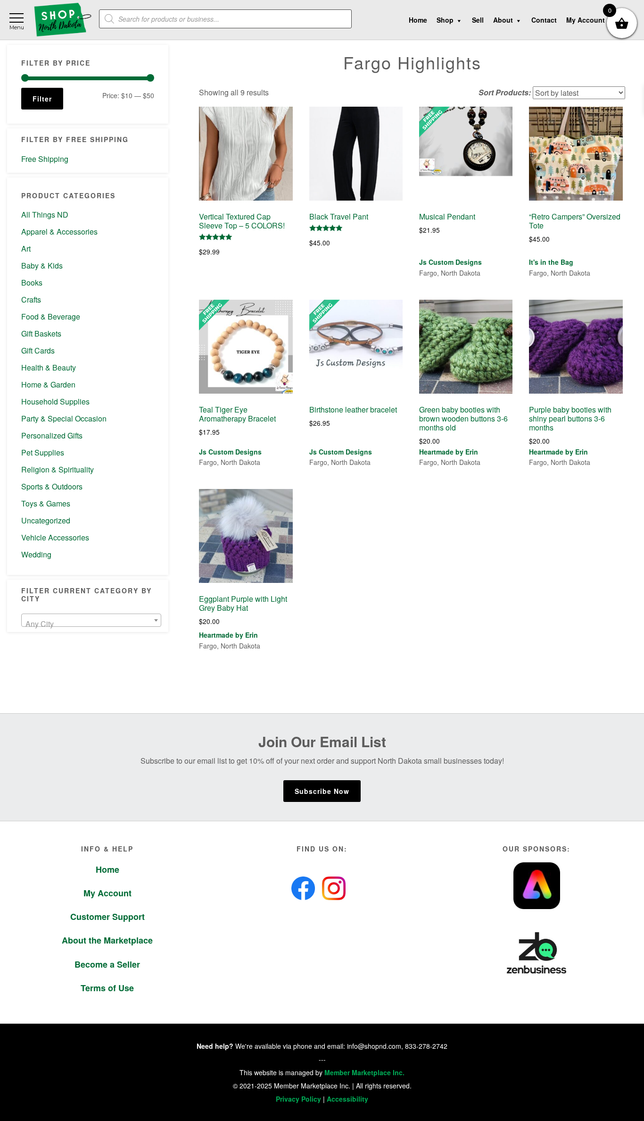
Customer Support (107, 916)
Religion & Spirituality (57, 469)
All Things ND (44, 214)
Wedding (36, 554)
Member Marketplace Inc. (364, 1072)
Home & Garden (48, 384)
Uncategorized (45, 520)
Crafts (31, 299)
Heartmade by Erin (448, 451)
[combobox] (91, 620)
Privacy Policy (298, 1099)
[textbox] (91, 624)
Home (107, 869)
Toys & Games (45, 503)
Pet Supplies (42, 452)
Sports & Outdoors (52, 486)
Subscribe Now (322, 791)
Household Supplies (55, 401)
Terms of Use (107, 988)
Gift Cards (38, 350)
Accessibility (347, 1099)
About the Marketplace (107, 940)
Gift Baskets (41, 333)
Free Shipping (44, 158)
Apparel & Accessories (59, 231)
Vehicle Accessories (55, 537)
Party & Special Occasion (64, 418)
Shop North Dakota (62, 20)
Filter (42, 98)
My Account (107, 893)
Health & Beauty (48, 367)
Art (26, 248)
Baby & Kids (42, 265)
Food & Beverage (50, 316)
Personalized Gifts (52, 435)
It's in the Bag (551, 262)
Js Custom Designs (450, 262)
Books (31, 282)
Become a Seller (107, 964)
